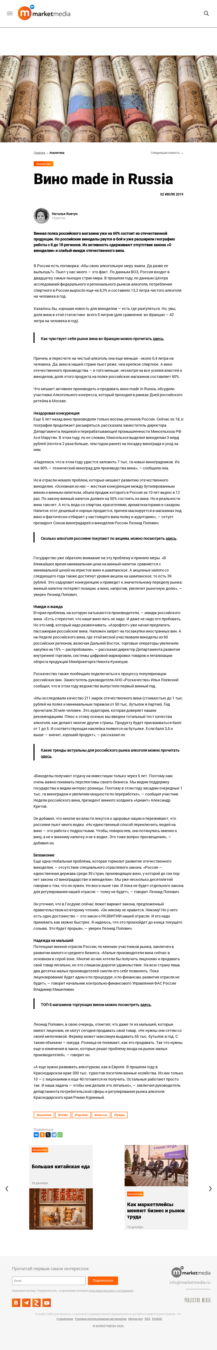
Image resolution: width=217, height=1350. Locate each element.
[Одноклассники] (42, 1134)
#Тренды (119, 1115)
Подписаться (103, 1280)
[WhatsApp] (60, 1134)
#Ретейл (63, 1115)
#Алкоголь (101, 1115)
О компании (65, 1319)
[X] (48, 1134)
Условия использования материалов (101, 1319)
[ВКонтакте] (36, 1134)
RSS (147, 1319)
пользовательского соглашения (111, 1291)
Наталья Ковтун (65, 214)
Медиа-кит (135, 1319)
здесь (158, 338)
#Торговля (81, 1115)
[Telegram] (54, 1134)
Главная (40, 153)
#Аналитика (43, 163)
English (157, 1319)
